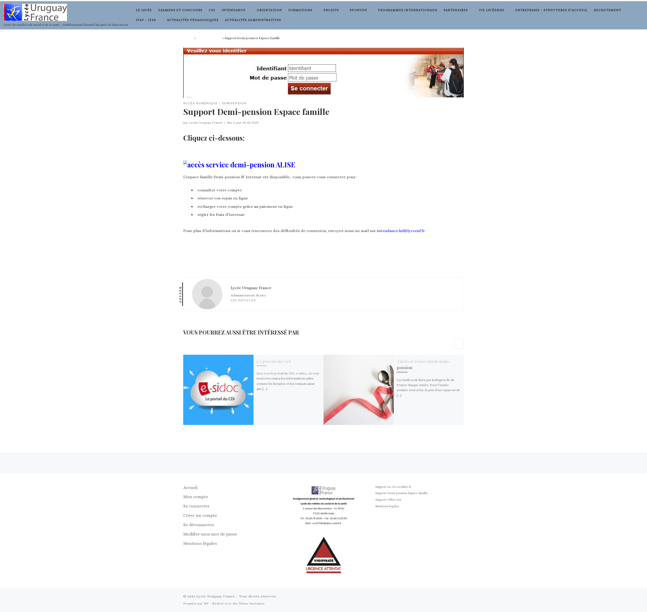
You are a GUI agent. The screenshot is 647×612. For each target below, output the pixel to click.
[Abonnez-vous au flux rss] (446, 597)
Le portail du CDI (274, 361)
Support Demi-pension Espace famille (401, 493)
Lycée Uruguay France (206, 122)
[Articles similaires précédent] (448, 343)
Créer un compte (200, 515)
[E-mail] (454, 597)
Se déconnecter (198, 524)
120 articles (243, 300)
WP (206, 603)
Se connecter (196, 506)
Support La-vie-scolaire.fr (393, 487)
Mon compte (195, 496)
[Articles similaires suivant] (459, 343)
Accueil (188, 38)
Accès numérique (209, 38)
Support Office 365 (388, 499)
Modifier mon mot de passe (210, 534)
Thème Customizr (252, 603)
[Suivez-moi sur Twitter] (462, 597)
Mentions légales (200, 543)
